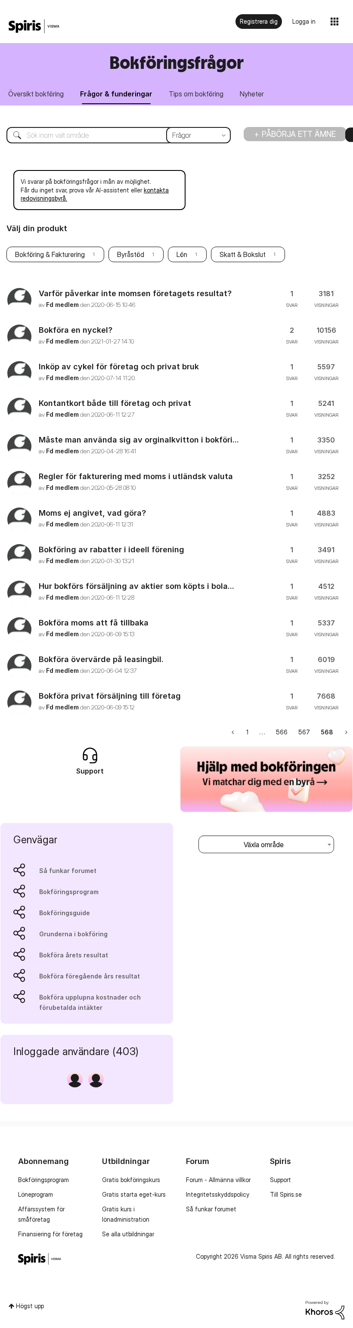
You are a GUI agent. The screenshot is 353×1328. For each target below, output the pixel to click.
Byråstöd (130, 254)
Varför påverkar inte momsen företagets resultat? (135, 293)
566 (282, 732)
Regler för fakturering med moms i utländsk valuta (136, 476)
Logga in (304, 21)
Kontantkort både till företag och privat (115, 403)
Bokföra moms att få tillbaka (94, 622)
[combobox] (112, 135)
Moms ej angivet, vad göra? (92, 512)
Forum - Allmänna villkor (218, 1179)
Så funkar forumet (67, 870)
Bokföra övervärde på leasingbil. (101, 659)
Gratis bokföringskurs (131, 1179)
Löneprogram (35, 1194)
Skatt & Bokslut (243, 254)
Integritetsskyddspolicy (217, 1194)
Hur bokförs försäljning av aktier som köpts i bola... (136, 586)
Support (280, 1179)
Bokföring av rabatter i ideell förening (111, 549)
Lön (181, 254)
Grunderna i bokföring (73, 934)
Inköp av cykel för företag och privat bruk (119, 366)
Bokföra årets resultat (73, 955)
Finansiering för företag (50, 1234)
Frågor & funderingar (116, 94)
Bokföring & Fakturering (50, 254)
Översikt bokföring (36, 94)
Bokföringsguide (64, 912)
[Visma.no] (34, 26)
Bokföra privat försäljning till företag (110, 695)
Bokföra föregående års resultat (89, 976)
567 (304, 732)
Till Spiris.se (286, 1194)
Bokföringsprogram (69, 891)
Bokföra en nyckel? (75, 329)
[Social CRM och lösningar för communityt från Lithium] (325, 1309)
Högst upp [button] (30, 1305)
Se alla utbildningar (128, 1234)
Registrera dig (259, 21)
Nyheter (252, 94)
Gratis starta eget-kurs (134, 1194)
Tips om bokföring (196, 94)
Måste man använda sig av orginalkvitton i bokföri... (139, 439)
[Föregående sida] (233, 732)
